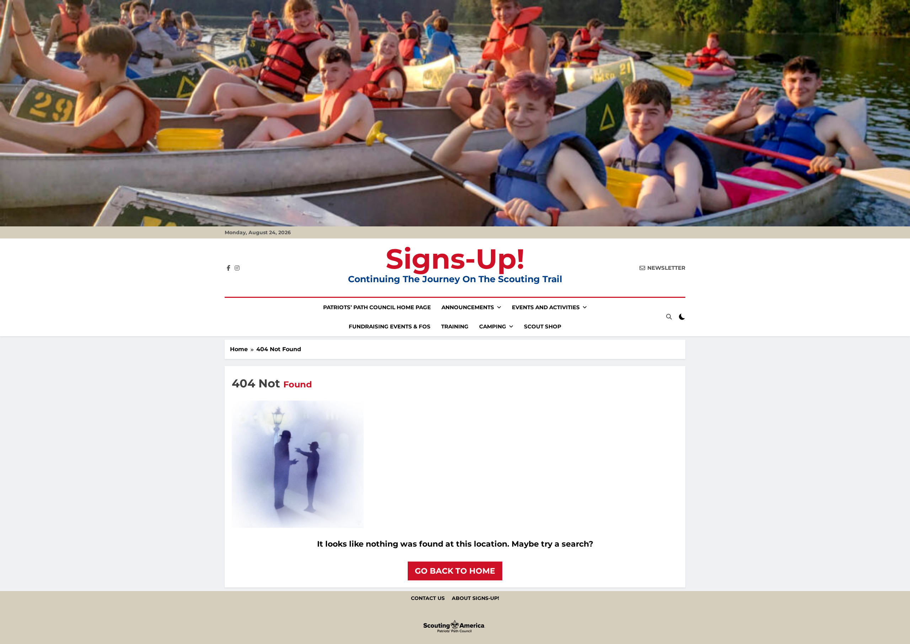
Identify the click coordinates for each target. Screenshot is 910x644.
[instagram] (237, 268)
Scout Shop (542, 326)
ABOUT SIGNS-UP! (475, 598)
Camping (492, 326)
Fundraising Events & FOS (389, 326)
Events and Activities (546, 307)
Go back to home (455, 571)
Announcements (467, 307)
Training (455, 326)
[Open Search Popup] (669, 317)
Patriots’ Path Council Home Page (377, 307)
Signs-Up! (455, 259)
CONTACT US (428, 598)
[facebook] (228, 268)
